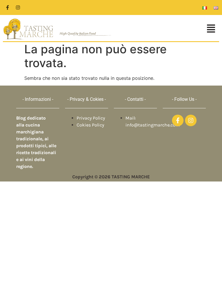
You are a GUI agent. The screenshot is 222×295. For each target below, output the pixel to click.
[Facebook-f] (7, 7)
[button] (168, 28)
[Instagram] (18, 7)
